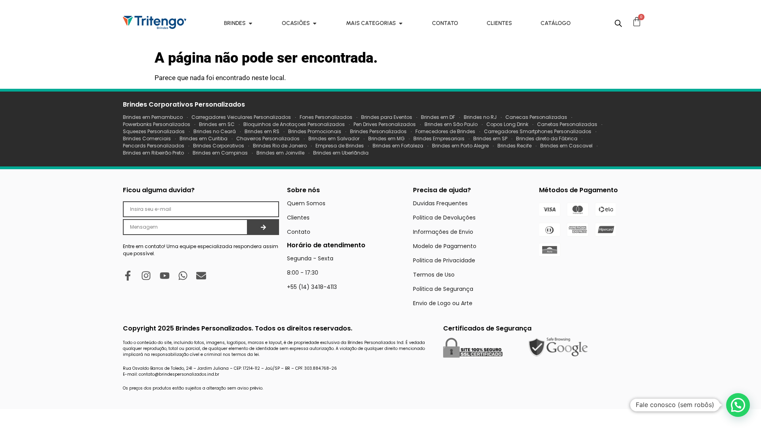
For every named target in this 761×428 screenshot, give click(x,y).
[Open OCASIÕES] (314, 23)
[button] (738, 405)
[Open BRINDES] (250, 23)
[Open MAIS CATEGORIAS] (400, 23)
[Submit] (263, 227)
